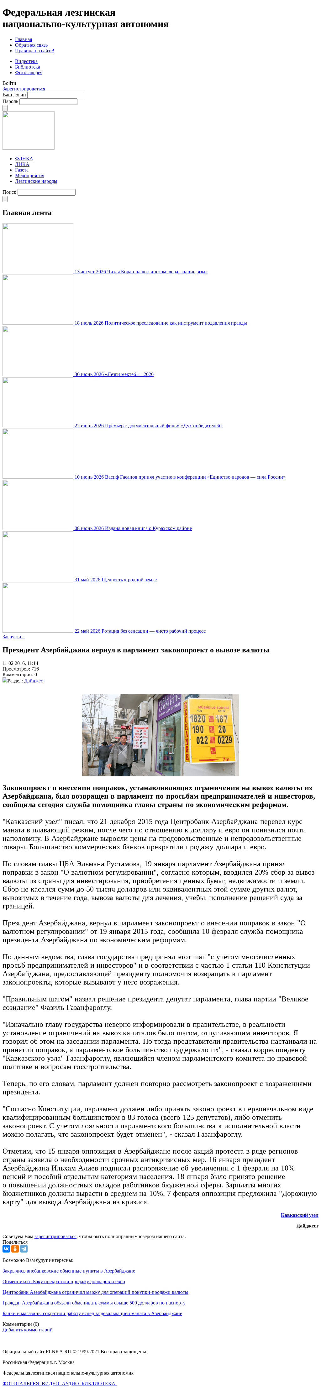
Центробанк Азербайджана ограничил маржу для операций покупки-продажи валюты (95, 1292)
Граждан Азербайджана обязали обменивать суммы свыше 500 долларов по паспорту (94, 1302)
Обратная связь (31, 45)
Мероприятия (29, 175)
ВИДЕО (51, 1383)
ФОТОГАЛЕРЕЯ (21, 1383)
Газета (22, 169)
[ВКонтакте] (6, 1249)
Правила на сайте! (34, 50)
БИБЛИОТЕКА (99, 1383)
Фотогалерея (28, 72)
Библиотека (27, 66)
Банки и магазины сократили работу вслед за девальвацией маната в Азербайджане (92, 1313)
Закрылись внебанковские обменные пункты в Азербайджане (69, 1270)
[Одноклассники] (15, 1249)
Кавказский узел (299, 1215)
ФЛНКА (24, 158)
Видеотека (26, 61)
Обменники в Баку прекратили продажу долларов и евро (64, 1281)
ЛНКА (22, 164)
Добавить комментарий (28, 1329)
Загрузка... (14, 636)
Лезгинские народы (36, 181)
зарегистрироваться (55, 1236)
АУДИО (71, 1383)
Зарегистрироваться (24, 88)
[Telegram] (24, 1249)
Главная (23, 39)
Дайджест (34, 680)
